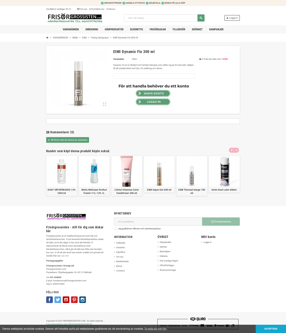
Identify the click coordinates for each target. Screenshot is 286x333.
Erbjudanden (165, 242)
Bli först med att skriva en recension (67, 140)
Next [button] (236, 150)
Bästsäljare (165, 251)
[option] (61, 176)
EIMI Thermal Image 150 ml (191, 191)
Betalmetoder (122, 261)
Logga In (207, 242)
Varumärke (118, 59)
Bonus (119, 266)
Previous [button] (231, 150)
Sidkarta (163, 256)
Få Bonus (110, 9)
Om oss (83, 9)
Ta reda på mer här (155, 328)
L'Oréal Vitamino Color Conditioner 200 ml (127, 191)
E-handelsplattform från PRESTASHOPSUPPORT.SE (69, 324)
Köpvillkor (120, 252)
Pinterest (74, 299)
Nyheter (163, 247)
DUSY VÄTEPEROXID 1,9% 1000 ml (61, 191)
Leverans (120, 270)
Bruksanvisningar (168, 270)
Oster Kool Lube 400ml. (224, 189)
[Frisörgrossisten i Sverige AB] (75, 18)
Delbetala (120, 243)
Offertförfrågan (167, 265)
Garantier (120, 247)
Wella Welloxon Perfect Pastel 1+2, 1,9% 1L (94, 191)
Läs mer (65, 256)
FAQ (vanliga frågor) (169, 260)
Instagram (82, 299)
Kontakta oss (98, 9)
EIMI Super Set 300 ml (159, 189)
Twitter (57, 299)
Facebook (49, 299)
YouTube (66, 299)
